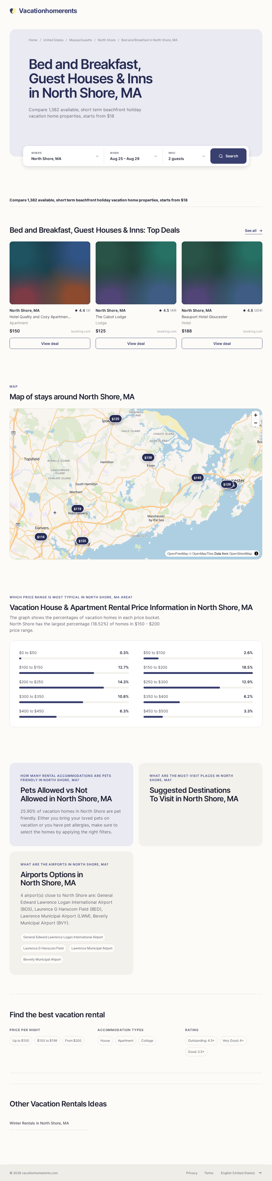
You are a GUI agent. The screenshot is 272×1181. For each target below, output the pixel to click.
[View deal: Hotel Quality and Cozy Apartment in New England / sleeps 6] (50, 272)
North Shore (107, 40)
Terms (208, 1173)
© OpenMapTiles (201, 553)
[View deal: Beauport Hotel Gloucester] (222, 272)
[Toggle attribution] (256, 553)
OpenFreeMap (177, 553)
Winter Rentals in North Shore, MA (39, 1123)
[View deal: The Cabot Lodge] (136, 272)
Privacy (192, 1173)
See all (253, 230)
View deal (50, 343)
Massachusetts (80, 40)
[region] (136, 484)
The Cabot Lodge (111, 316)
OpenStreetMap (240, 553)
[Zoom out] (256, 423)
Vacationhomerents (48, 10)
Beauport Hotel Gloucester (204, 316)
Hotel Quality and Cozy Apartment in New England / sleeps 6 (62, 316)
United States (53, 40)
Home (33, 40)
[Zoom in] (256, 415)
